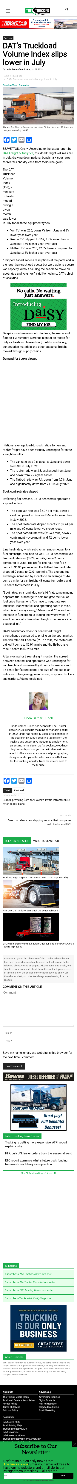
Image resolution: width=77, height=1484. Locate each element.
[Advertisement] (38, 402)
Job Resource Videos (14, 1435)
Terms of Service (11, 1407)
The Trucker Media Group (16, 1397)
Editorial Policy (10, 1410)
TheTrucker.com (15, 1464)
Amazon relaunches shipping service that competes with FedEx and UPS (39, 822)
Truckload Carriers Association (19, 1400)
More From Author (46, 840)
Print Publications (48, 1403)
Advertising (45, 1392)
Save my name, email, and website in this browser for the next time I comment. (37, 1055)
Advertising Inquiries (49, 1397)
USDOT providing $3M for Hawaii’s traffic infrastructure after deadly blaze (36, 802)
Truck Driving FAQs (12, 1425)
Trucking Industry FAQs (15, 1429)
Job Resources (11, 1432)
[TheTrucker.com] (36, 11)
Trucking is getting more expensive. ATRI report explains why (35, 877)
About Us (8, 1392)
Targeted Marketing (49, 1407)
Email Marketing (47, 1410)
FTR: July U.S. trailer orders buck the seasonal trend (30, 910)
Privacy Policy (10, 1403)
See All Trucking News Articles (37, 1173)
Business (8, 38)
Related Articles (16, 840)
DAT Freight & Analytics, (18, 153)
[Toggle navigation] (8, 10)
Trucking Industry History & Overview (22, 1439)
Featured (19, 790)
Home (6, 76)
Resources (8, 1417)
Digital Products (47, 1400)
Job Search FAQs (11, 1422)
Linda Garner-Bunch (15, 69)
